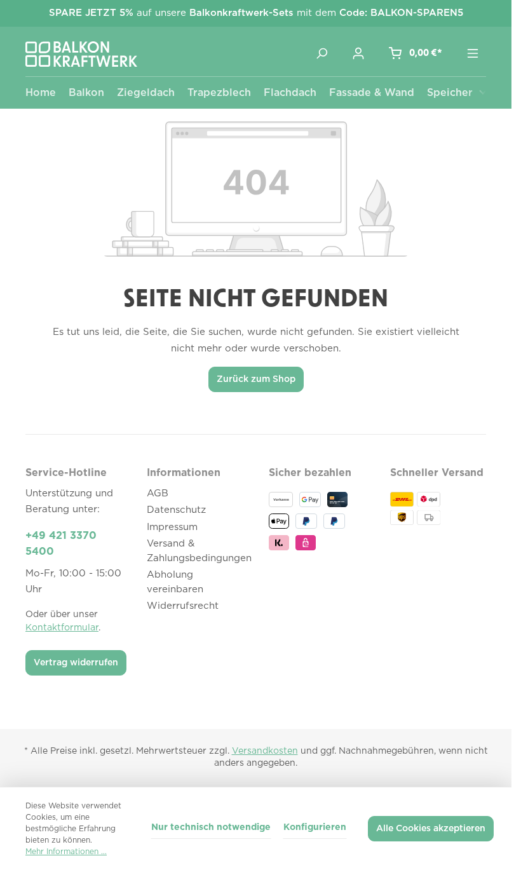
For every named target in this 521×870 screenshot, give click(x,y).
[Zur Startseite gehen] (81, 54)
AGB (157, 493)
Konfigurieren (314, 827)
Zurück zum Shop (256, 379)
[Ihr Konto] (358, 53)
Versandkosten (265, 751)
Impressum (172, 527)
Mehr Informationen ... (66, 851)
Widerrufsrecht (183, 606)
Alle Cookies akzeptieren (430, 828)
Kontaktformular (61, 627)
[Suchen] (321, 53)
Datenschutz (176, 510)
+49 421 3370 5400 (61, 544)
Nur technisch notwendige (211, 827)
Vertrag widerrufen (76, 662)
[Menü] (472, 53)
